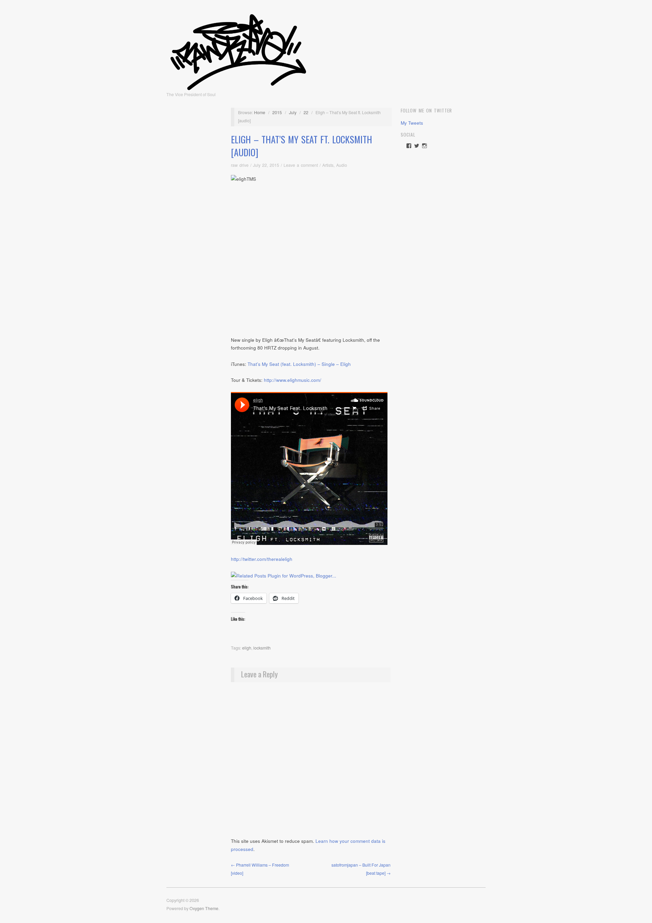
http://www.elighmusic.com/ (292, 380)
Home (259, 112)
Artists (327, 165)
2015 (277, 112)
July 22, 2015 (266, 165)
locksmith (262, 648)
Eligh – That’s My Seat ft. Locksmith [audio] (301, 145)
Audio (341, 165)
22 (306, 112)
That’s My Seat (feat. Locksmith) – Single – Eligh (299, 364)
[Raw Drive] (238, 50)
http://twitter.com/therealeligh (261, 559)
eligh (246, 648)
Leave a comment (301, 165)
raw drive (240, 165)
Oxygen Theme (203, 908)
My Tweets (412, 123)
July (292, 112)
